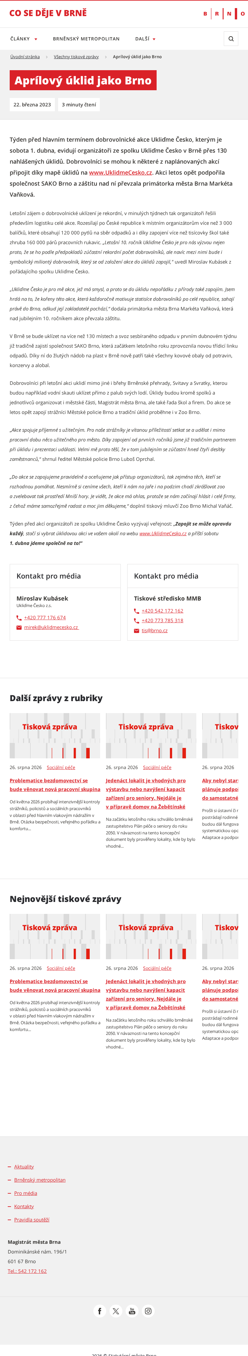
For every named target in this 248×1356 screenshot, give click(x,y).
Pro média (25, 1193)
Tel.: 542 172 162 (27, 1271)
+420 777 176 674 (45, 617)
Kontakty (24, 1206)
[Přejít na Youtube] (132, 1311)
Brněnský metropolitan (86, 39)
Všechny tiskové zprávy (76, 57)
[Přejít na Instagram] (148, 1311)
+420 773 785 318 (162, 620)
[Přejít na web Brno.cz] (221, 13)
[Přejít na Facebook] (99, 1311)
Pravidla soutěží (31, 1219)
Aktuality (24, 1166)
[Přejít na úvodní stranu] (48, 17)
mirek (30, 627)
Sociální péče (61, 767)
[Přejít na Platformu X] (115, 1311)
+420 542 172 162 (162, 610)
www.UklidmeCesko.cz (120, 172)
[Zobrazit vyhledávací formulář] (231, 38)
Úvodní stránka (25, 57)
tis (144, 630)
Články (20, 39)
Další (142, 39)
